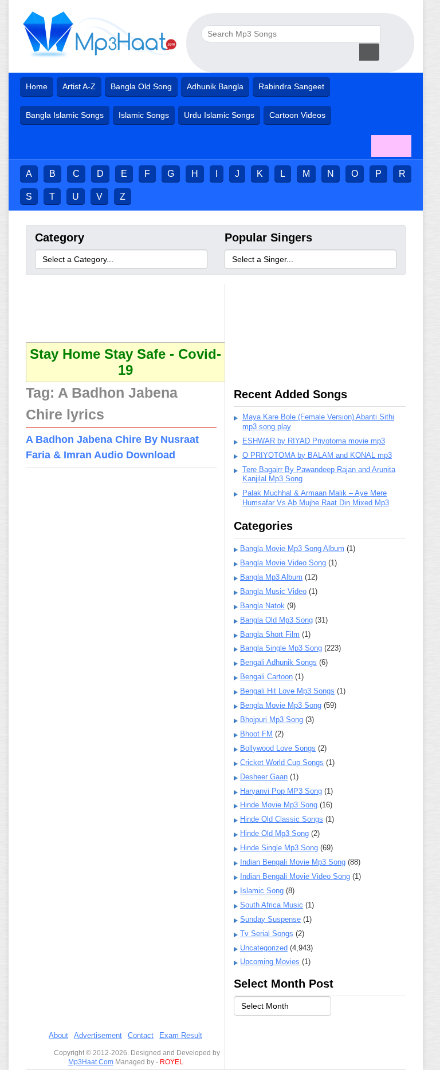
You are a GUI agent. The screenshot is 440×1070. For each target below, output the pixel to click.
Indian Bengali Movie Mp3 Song (292, 862)
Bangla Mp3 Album (271, 577)
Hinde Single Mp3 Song (279, 847)
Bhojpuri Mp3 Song (271, 719)
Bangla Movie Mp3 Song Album (292, 548)
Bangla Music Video (273, 591)
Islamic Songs (144, 115)
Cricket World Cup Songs (282, 762)
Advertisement (98, 1035)
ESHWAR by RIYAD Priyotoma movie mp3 (313, 441)
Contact (141, 1035)
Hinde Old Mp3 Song (274, 833)
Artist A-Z (79, 86)
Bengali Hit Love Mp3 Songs (287, 691)
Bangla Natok (262, 605)
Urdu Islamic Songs (219, 115)
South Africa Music (271, 905)
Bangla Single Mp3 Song (281, 648)
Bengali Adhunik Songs (278, 662)
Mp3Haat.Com (90, 1062)
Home (37, 86)
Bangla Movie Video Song (283, 562)
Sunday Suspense (270, 919)
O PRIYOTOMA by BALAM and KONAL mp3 (317, 455)
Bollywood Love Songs (278, 748)
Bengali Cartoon (266, 676)
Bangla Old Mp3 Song (276, 620)
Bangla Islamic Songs (65, 115)
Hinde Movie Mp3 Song (278, 804)
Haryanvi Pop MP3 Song (281, 791)
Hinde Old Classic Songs (281, 819)
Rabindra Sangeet (291, 86)
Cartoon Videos (297, 115)
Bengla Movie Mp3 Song (280, 705)
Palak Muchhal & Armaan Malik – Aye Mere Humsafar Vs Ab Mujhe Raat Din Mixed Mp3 (315, 498)
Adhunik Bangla (215, 86)
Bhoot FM (256, 734)
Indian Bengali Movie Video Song (295, 876)
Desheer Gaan (264, 776)
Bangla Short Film (270, 634)
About (58, 1035)
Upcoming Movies (270, 961)
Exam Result (180, 1035)
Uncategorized (264, 948)
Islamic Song (262, 890)
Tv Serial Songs (266, 933)
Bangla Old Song (141, 86)
